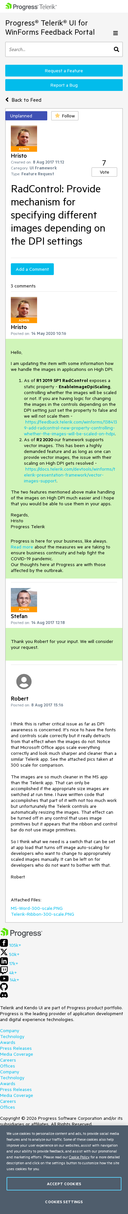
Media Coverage (16, 1054)
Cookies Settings (64, 1201)
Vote (104, 172)
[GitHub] (4, 989)
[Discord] (4, 996)
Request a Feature (64, 71)
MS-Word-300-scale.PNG (37, 908)
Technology (12, 1036)
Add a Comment (32, 269)
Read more (22, 547)
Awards (7, 1042)
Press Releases (16, 1048)
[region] (64, 1169)
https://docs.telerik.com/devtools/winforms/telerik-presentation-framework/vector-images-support (69, 475)
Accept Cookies (64, 1183)
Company (9, 1030)
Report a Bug (64, 85)
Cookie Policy (79, 1156)
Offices (7, 1066)
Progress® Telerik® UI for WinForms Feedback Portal (50, 27)
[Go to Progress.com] (21, 936)
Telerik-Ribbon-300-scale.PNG (42, 914)
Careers (8, 1060)
